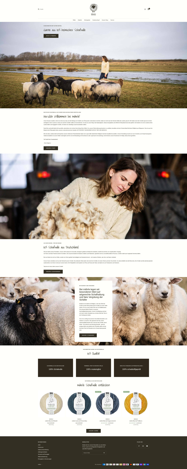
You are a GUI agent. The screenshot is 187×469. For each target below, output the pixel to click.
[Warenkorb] (148, 9)
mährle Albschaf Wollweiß (51, 421)
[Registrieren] (104, 452)
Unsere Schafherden (53, 271)
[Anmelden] (145, 9)
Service (112, 20)
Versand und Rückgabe (43, 454)
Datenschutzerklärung (43, 449)
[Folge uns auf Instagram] (143, 446)
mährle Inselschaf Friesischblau (79, 421)
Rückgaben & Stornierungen (44, 459)
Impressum (40, 447)
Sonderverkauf (95, 20)
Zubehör (80, 20)
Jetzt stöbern (51, 35)
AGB (39, 445)
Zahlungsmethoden (42, 452)
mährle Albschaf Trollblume (135, 421)
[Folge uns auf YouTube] (147, 446)
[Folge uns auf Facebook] (139, 446)
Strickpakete (87, 20)
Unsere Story (105, 20)
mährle (51, 419)
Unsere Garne (93, 430)
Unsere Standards (88, 335)
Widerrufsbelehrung (42, 456)
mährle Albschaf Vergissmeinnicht (108, 421)
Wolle (74, 20)
